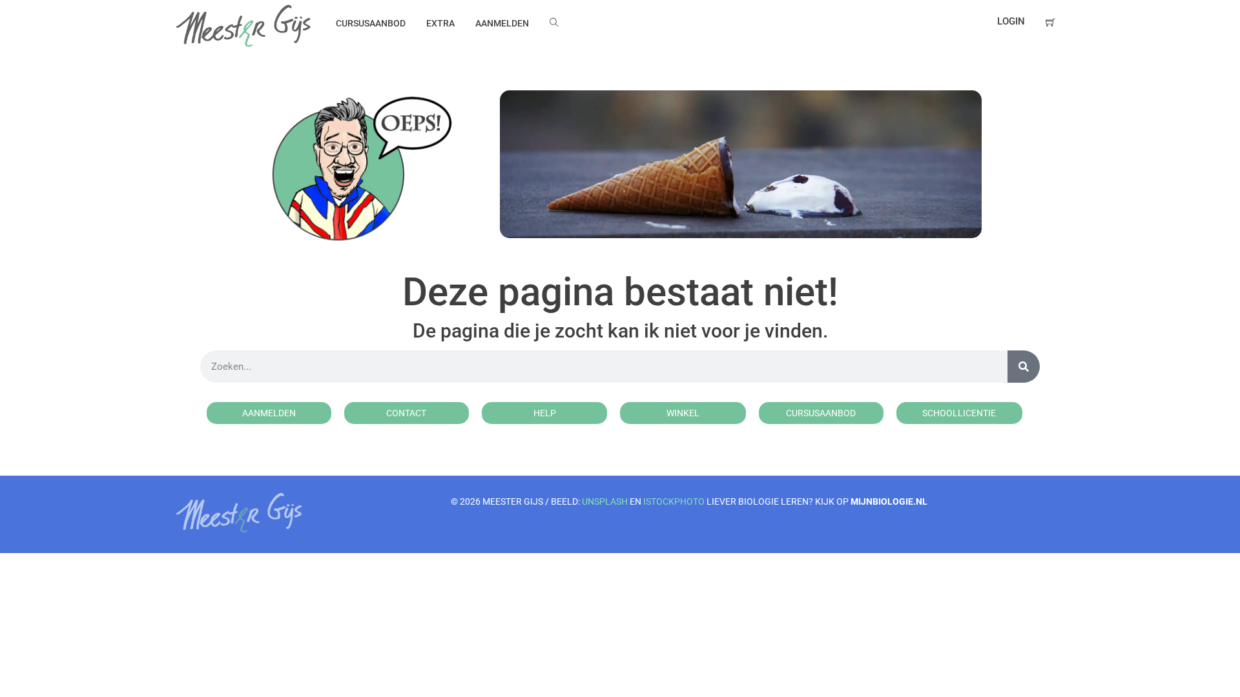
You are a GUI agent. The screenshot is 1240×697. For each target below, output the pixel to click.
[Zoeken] (1024, 366)
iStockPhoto (674, 501)
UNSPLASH (605, 501)
